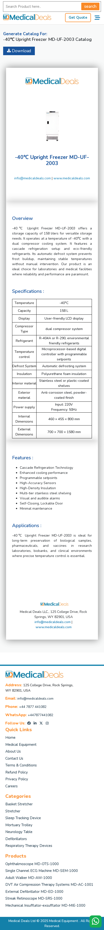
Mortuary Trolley (18, 825)
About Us (13, 751)
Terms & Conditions (21, 765)
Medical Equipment (21, 744)
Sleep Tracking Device (23, 818)
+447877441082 (40, 715)
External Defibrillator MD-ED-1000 (34, 891)
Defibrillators (16, 838)
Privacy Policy (16, 779)
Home (10, 737)
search (90, 6)
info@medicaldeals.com (32, 178)
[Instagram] (47, 723)
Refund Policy (16, 772)
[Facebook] (29, 723)
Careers (11, 786)
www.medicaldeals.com (71, 178)
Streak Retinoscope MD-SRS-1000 (33, 898)
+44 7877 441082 (32, 706)
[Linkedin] (35, 723)
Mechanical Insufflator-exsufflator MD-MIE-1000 (45, 905)
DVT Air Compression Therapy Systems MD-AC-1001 (49, 884)
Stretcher (12, 811)
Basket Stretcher (19, 804)
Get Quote (78, 17)
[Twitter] (41, 723)
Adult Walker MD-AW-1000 (28, 877)
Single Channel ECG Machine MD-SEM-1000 (41, 870)
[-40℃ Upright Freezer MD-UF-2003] (52, 119)
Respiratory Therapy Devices (28, 845)
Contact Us (14, 758)
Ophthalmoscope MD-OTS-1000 (32, 863)
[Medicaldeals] (27, 17)
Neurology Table (18, 831)
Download (21, 51)
